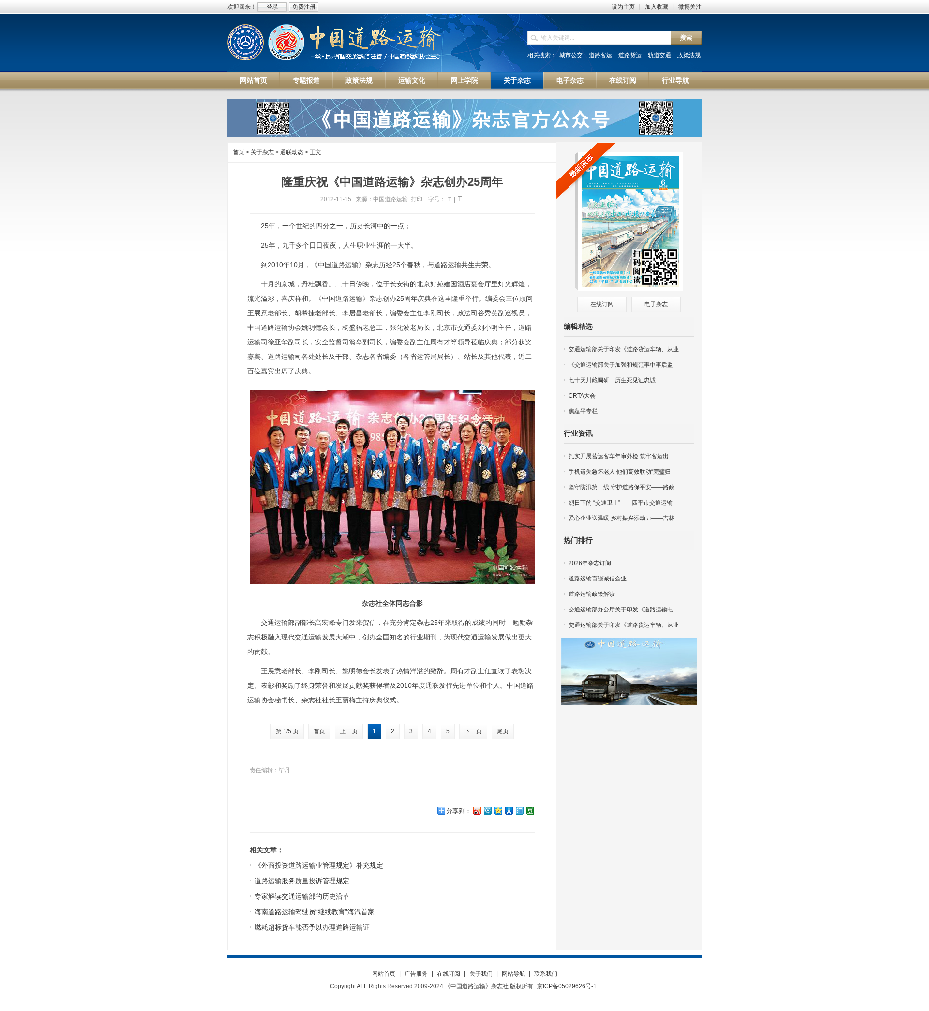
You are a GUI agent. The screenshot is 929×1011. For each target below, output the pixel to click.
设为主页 (623, 6)
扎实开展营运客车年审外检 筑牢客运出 (619, 456)
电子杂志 (570, 80)
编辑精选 (578, 326)
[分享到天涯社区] (519, 810)
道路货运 (630, 55)
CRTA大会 (582, 395)
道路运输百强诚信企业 (598, 578)
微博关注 (690, 6)
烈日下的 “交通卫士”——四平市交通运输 (621, 502)
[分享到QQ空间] (498, 810)
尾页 (503, 731)
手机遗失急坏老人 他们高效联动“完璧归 (620, 471)
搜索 (686, 37)
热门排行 (578, 540)
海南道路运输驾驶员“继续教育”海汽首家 (315, 912)
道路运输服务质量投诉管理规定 (302, 881)
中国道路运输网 (334, 43)
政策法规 (689, 55)
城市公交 (571, 55)
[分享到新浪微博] (476, 810)
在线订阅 (622, 80)
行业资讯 (578, 433)
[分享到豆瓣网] (529, 810)
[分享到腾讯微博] (487, 810)
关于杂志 (517, 80)
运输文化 (411, 80)
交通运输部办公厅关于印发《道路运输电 (621, 609)
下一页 (473, 731)
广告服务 (416, 973)
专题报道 (306, 80)
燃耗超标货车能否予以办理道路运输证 (312, 927)
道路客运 (600, 55)
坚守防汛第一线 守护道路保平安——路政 (621, 487)
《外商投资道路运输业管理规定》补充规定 (319, 865)
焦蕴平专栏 (583, 411)
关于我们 (481, 973)
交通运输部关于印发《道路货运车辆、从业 (624, 349)
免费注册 (303, 6)
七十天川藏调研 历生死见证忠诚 (612, 380)
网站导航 (513, 973)
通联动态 (291, 152)
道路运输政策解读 (592, 594)
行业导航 (675, 80)
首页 (238, 152)
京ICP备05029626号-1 (567, 986)
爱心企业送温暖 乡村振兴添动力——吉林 (621, 518)
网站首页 (253, 80)
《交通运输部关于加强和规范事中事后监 (621, 364)
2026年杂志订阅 (590, 563)
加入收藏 (656, 6)
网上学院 (464, 80)
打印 (416, 199)
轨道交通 (659, 55)
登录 (272, 6)
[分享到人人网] (508, 810)
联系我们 (545, 973)
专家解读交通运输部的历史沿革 (302, 896)
